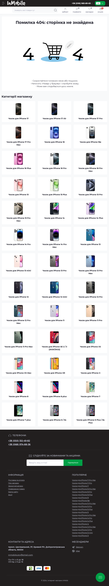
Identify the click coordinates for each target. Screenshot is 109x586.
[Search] (55, 10)
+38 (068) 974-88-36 (19, 444)
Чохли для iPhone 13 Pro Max (84, 527)
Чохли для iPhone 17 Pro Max (84, 480)
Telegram (79, 547)
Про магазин (13, 483)
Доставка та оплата (16, 480)
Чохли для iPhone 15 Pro (82, 506)
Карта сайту (13, 492)
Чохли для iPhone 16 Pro (82, 492)
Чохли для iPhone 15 (80, 512)
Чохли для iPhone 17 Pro (82, 483)
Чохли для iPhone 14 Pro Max (84, 515)
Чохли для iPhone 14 (80, 524)
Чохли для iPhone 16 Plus (82, 495)
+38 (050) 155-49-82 (19, 440)
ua (98, 3)
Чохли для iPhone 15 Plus (82, 509)
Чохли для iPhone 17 (80, 486)
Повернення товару (16, 489)
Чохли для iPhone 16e (81, 501)
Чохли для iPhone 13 (80, 536)
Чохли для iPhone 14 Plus (82, 521)
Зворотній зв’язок (15, 486)
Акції (10, 495)
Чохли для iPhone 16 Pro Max (84, 489)
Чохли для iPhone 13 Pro (82, 530)
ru (102, 3)
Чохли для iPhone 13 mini (82, 533)
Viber (78, 551)
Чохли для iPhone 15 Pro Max (84, 504)
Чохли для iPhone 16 (80, 498)
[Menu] (3, 3)
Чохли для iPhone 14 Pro (82, 518)
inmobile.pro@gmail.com (20, 555)
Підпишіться (73, 463)
